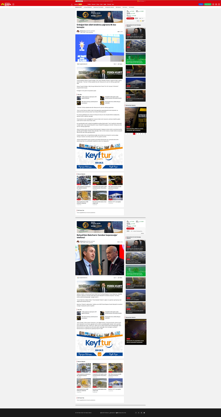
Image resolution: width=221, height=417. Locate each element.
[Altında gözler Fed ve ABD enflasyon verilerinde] (111, 103)
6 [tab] (136, 133)
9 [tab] (142, 133)
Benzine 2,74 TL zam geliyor (133, 87)
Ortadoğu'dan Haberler (109, 7)
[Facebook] (136, 412)
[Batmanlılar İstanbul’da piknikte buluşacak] (135, 120)
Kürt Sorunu (125, 7)
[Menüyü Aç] (13, 4)
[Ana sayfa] (71, 4)
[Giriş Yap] (219, 4)
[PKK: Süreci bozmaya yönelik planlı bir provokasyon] (88, 103)
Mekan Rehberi (207, 4)
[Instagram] (141, 412)
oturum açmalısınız (91, 212)
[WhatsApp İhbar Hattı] (144, 412)
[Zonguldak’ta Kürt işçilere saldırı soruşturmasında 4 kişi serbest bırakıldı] (111, 98)
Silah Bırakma (118, 7)
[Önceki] (143, 7)
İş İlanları (200, 4)
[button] (216, 4)
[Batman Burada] (6, 4)
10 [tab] (145, 133)
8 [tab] (140, 133)
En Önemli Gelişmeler (88, 7)
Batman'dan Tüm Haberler (98, 7)
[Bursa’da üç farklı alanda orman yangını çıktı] (100, 198)
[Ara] (213, 4)
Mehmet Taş (83, 30)
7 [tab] (138, 133)
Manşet (128, 47)
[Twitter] (138, 412)
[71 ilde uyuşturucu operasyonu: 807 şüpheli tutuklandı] (88, 98)
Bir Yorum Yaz (81, 210)
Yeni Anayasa (131, 7)
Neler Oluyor (78, 7)
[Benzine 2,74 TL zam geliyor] (115, 198)
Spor (128, 59)
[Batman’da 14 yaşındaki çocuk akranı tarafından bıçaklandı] (135, 332)
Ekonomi (128, 86)
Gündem (128, 34)
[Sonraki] (144, 7)
